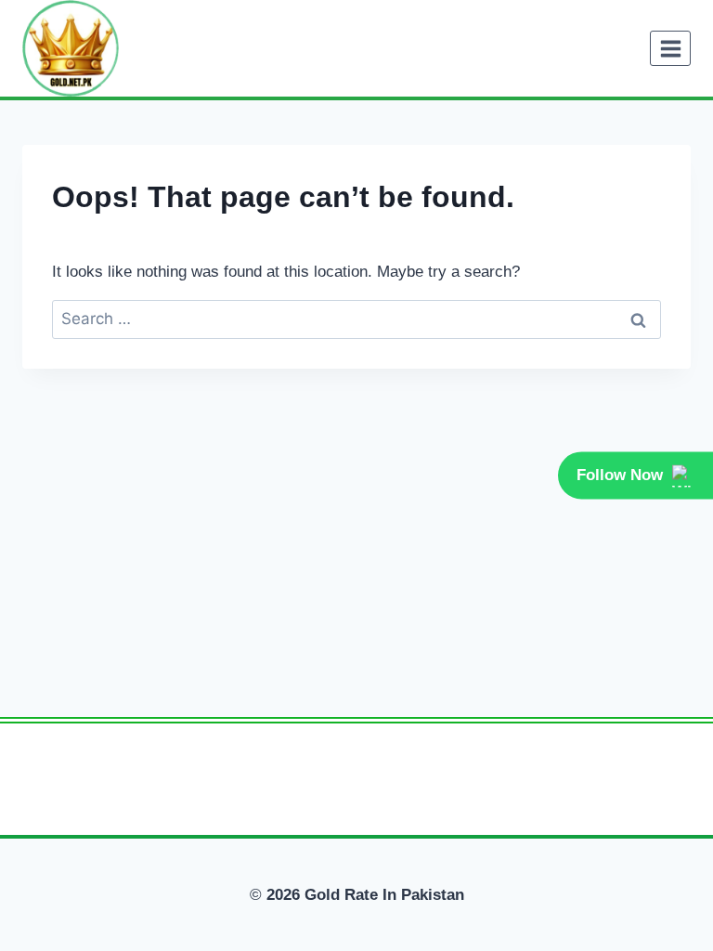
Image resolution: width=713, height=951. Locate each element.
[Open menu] (670, 48)
